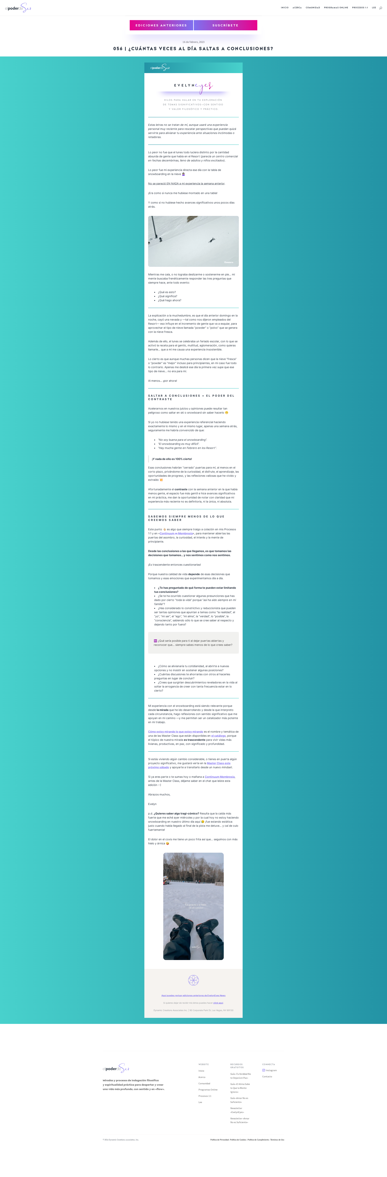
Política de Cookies (238, 1140)
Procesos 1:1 (360, 8)
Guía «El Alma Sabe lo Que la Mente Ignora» (240, 1087)
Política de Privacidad (219, 1140)
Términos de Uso (277, 1140)
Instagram (271, 1070)
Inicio (285, 8)
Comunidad (313, 8)
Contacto (267, 1076)
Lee (374, 8)
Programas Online (336, 8)
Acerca (297, 8)
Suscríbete (226, 25)
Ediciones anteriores (161, 25)
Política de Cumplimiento (258, 1140)
